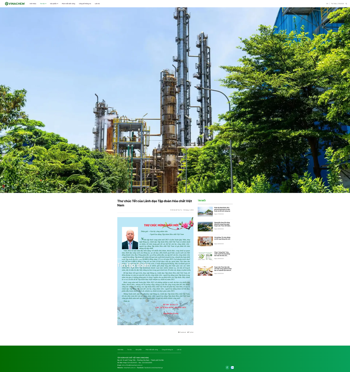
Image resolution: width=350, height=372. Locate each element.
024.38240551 (132, 363)
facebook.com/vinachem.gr (153, 368)
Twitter (191, 332)
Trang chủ (120, 259)
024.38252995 (147, 363)
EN (327, 3)
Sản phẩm (53, 3)
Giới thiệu (33, 3)
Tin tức (42, 3)
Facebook (183, 332)
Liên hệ (97, 3)
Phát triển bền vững (68, 3)
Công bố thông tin (85, 3)
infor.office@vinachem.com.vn (132, 365)
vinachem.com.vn (129, 368)
